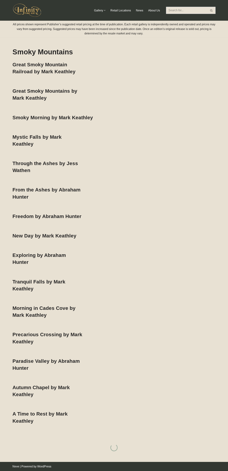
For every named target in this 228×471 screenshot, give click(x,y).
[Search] (212, 10)
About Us (154, 10)
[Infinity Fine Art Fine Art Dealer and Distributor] (27, 10)
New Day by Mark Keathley (44, 236)
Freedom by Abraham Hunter (46, 216)
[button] (104, 10)
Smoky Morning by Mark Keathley (52, 117)
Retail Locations (120, 10)
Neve (15, 466)
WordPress (44, 466)
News (139, 10)
